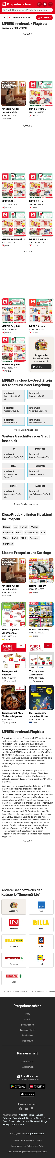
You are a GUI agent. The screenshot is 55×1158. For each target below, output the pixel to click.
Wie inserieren (27, 1061)
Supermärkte (16, 828)
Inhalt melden (27, 1024)
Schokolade (31, 532)
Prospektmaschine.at (35, 1133)
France (47, 1118)
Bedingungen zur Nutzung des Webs (27, 1146)
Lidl (17, 831)
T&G (25, 828)
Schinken (8, 543)
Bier (43, 532)
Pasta (19, 532)
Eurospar (12, 831)
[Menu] (50, 4)
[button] (44, 4)
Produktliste (27, 1035)
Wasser (34, 527)
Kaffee (23, 527)
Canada (39, 1114)
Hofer (4, 831)
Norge (44, 1121)
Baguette (8, 532)
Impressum (27, 1040)
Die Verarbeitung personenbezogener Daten (27, 1151)
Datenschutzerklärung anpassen (27, 1140)
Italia (18, 1121)
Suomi (39, 1118)
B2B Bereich (27, 1066)
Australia (23, 1114)
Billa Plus (44, 828)
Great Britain (8, 1121)
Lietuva (25, 1121)
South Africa (17, 1124)
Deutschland (19, 1118)
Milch (23, 538)
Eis (15, 527)
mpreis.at (26, 794)
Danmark (30, 1118)
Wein (5, 538)
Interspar (31, 828)
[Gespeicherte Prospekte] (39, 4)
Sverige (6, 1124)
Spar (22, 831)
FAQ (27, 1014)
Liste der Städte (27, 1030)
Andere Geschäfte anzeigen (26, 430)
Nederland (35, 1121)
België (31, 1114)
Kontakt (27, 1019)
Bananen (34, 538)
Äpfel (14, 538)
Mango (6, 527)
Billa (38, 828)
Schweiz (7, 1118)
